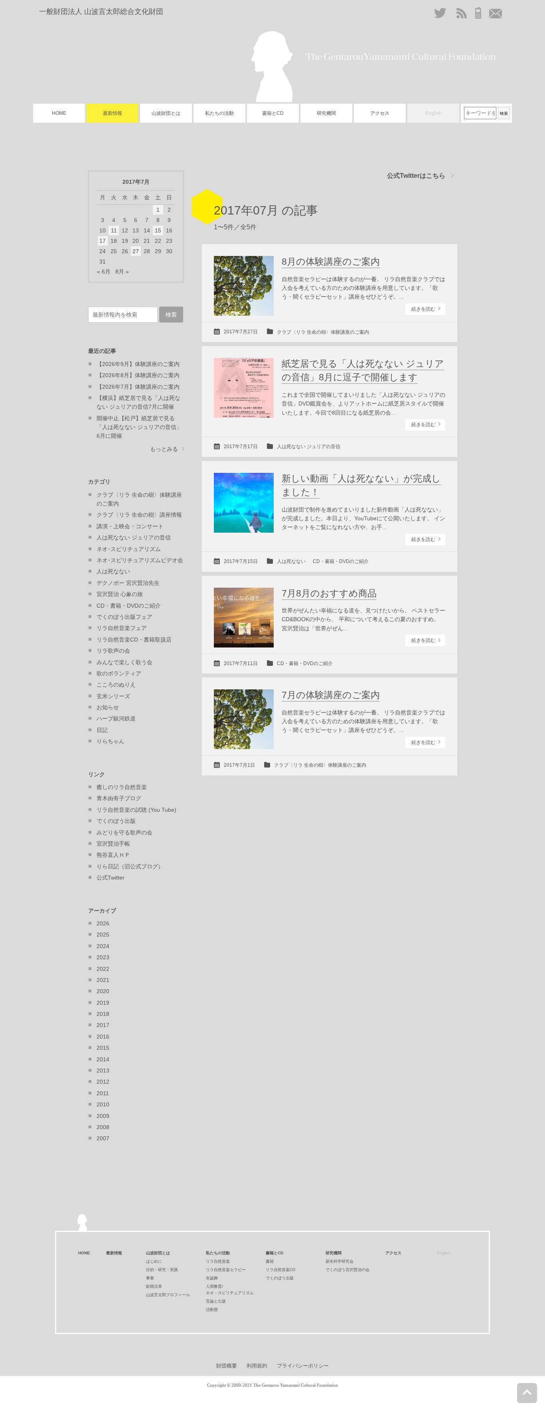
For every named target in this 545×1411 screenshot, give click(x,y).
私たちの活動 (219, 113)
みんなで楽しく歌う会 (124, 662)
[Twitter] (441, 16)
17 (102, 241)
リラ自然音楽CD (280, 1269)
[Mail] (495, 13)
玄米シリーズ (113, 696)
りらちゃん (110, 741)
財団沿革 (154, 1286)
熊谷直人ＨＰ (113, 855)
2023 (103, 957)
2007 (103, 1138)
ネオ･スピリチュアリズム (129, 549)
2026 (103, 923)
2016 (103, 1036)
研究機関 (326, 113)
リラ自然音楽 (218, 1261)
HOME (59, 113)
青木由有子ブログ (119, 798)
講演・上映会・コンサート (130, 526)
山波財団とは (166, 113)
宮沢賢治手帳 (113, 843)
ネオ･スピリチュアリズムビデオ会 (140, 560)
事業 (150, 1278)
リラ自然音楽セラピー (226, 1269)
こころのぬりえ (116, 684)
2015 (103, 1048)
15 (158, 230)
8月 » (122, 271)
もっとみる (164, 449)
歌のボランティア (119, 673)
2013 (103, 1070)
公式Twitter (110, 877)
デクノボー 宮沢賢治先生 (128, 583)
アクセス (379, 113)
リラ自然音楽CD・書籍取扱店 (134, 639)
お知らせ (108, 707)
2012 (103, 1081)
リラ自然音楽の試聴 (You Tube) (136, 810)
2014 (103, 1059)
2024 (103, 946)
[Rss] (461, 13)
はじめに (154, 1261)
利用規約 (257, 1366)
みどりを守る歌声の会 (124, 832)
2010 (103, 1104)
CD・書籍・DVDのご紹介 (341, 561)
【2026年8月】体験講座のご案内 (138, 375)
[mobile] (478, 13)
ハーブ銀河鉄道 (116, 718)
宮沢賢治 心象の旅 (120, 594)
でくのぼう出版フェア (124, 617)
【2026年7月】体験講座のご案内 (138, 387)
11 (114, 230)
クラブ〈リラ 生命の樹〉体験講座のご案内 (323, 332)
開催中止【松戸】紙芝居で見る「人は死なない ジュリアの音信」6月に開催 (139, 427)
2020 (103, 991)
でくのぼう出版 (116, 821)
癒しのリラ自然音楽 (122, 787)
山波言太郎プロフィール (168, 1295)
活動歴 (212, 1309)
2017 (103, 1025)
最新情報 (112, 113)
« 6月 (104, 271)
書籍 (270, 1261)
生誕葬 (212, 1278)
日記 (102, 730)
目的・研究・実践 (162, 1269)
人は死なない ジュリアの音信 (308, 446)
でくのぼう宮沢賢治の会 (347, 1269)
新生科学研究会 (339, 1261)
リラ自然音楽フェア (122, 628)
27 (135, 251)
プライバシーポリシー (303, 1366)
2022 (103, 969)
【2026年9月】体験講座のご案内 (138, 364)
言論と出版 (216, 1301)
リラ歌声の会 (113, 650)
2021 (103, 980)
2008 (103, 1127)
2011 (103, 1093)
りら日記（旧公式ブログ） (130, 866)
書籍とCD (273, 113)
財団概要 (226, 1366)
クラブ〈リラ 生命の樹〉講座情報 (139, 515)
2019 (103, 1003)
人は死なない (291, 561)
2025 (103, 934)
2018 (103, 1014)
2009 (103, 1116)
